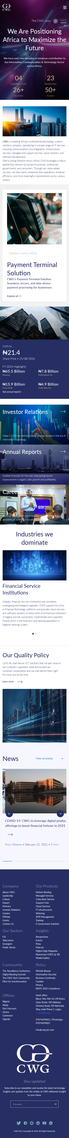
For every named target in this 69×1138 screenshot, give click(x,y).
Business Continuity (45, 977)
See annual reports (12, 391)
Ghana (6, 1012)
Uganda (6, 1019)
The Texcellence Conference (16, 970)
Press (38, 943)
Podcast (40, 947)
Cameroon (8, 1015)
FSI (4, 936)
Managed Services (45, 895)
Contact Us (8, 923)
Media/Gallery (43, 957)
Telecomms (8, 940)
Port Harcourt (9, 1008)
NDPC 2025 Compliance (48, 988)
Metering (40, 913)
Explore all (12, 296)
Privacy (39, 984)
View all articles (44, 758)
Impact (6, 902)
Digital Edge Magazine (46, 950)
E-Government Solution (47, 923)
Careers (6, 913)
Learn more (8, 681)
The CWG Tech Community (16, 977)
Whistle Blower (43, 970)
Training (39, 920)
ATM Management (45, 916)
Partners (7, 906)
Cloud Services (43, 906)
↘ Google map (43, 1012)
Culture (6, 899)
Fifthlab (6, 916)
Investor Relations (11, 909)
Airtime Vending (43, 892)
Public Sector (9, 947)
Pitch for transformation (15, 981)
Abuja (5, 1004)
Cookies (39, 981)
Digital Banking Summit (14, 974)
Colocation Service (45, 899)
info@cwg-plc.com (45, 1029)
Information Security (46, 974)
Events (6, 920)
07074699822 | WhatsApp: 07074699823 (49, 1021)
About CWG (9, 892)
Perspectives (42, 936)
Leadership (8, 895)
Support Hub (42, 902)
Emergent (7, 943)
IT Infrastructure (44, 909)
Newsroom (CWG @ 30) (48, 954)
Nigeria (6, 1001)
